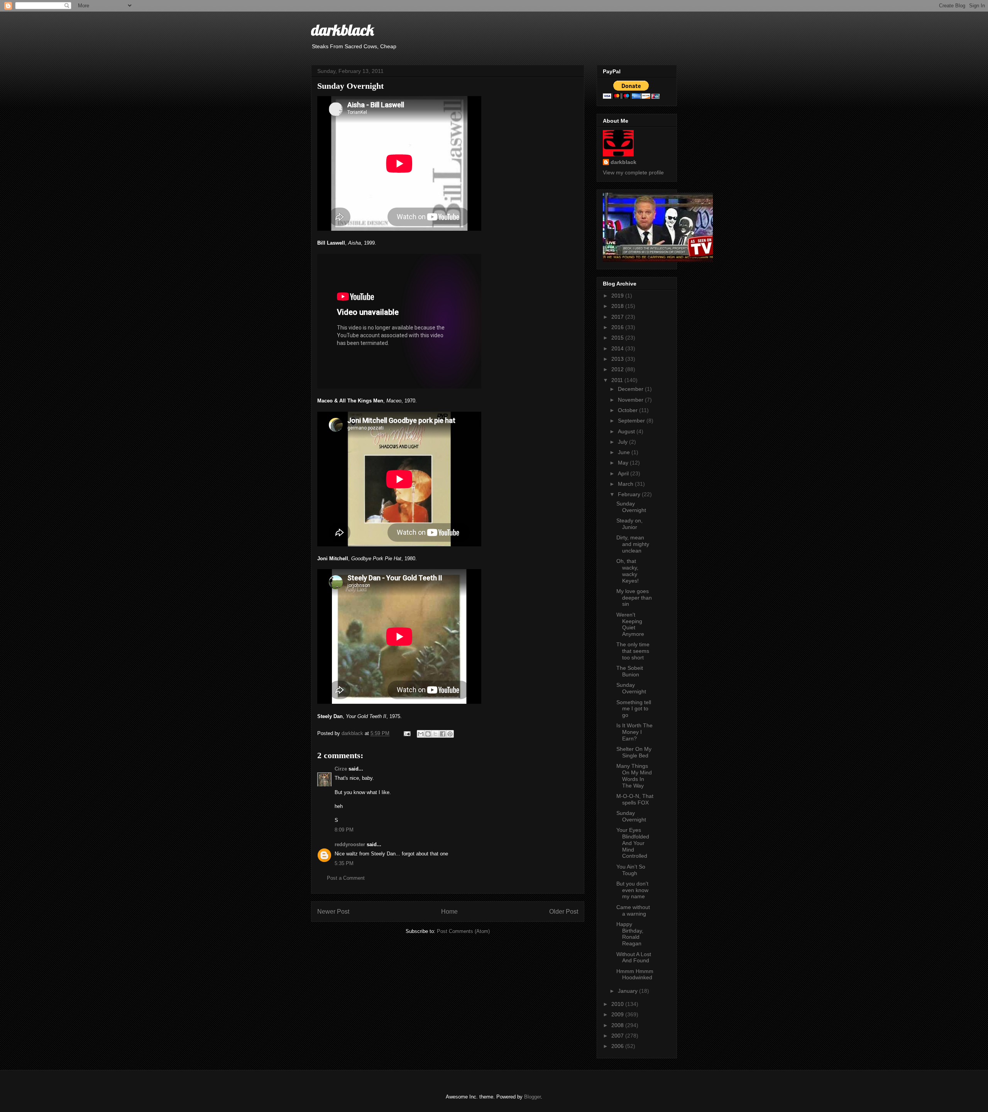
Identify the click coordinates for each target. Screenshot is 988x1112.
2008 (618, 1025)
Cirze (341, 769)
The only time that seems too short (633, 651)
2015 (618, 338)
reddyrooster (350, 844)
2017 (618, 317)
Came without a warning (633, 910)
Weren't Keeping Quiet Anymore (630, 624)
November (631, 400)
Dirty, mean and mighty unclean (632, 544)
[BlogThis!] (428, 734)
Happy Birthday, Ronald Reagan (629, 933)
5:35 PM (344, 863)
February (630, 494)
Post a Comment (346, 878)
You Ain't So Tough (630, 870)
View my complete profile (633, 172)
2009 (618, 1014)
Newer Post (333, 911)
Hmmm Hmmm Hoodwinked (634, 974)
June (624, 452)
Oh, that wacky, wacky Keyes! (627, 570)
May (624, 463)
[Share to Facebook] (443, 734)
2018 (618, 306)
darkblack (342, 29)
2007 (618, 1036)
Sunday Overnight (631, 506)
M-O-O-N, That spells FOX (634, 799)
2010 (618, 1004)
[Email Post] (406, 733)
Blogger (532, 1097)
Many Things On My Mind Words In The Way (634, 775)
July (623, 442)
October (628, 410)
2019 (618, 295)
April (624, 473)
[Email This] (421, 734)
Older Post (563, 911)
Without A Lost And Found (633, 957)
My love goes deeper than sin (634, 597)
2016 (618, 327)
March (626, 484)
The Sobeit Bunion (629, 671)
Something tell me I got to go (633, 708)
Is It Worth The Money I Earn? (634, 732)
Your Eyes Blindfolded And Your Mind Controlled (632, 843)
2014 (618, 348)
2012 (618, 369)
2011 (617, 380)
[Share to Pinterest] (450, 734)
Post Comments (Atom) (463, 931)
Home (449, 911)
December (631, 389)
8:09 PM (344, 830)
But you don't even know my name (632, 890)
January (628, 991)
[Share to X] (435, 734)
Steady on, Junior (629, 523)
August (627, 431)
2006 (618, 1046)
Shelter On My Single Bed (633, 752)
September (632, 420)
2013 (618, 359)
